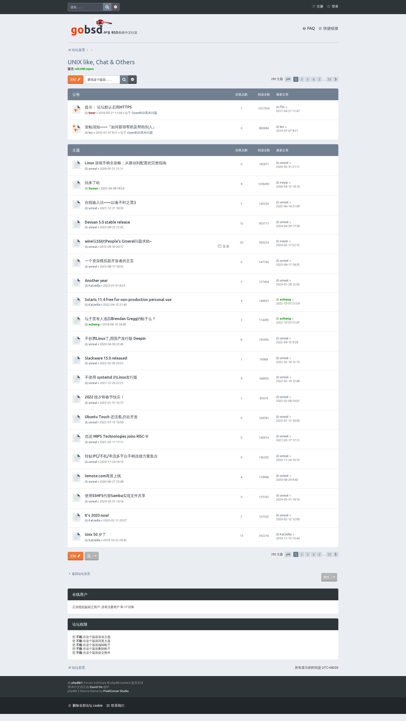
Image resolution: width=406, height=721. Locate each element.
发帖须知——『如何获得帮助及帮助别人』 (120, 127)
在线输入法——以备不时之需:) (110, 202)
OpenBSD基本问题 (144, 112)
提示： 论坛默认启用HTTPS (108, 107)
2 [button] (302, 79)
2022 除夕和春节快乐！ (104, 397)
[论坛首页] (103, 28)
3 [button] (307, 79)
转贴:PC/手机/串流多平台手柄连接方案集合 (121, 456)
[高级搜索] (115, 7)
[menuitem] (332, 6)
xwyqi (284, 182)
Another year (96, 280)
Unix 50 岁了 (95, 534)
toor (92, 112)
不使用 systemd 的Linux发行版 (111, 377)
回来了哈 (92, 182)
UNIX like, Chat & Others (101, 62)
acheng (285, 299)
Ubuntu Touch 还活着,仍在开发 (111, 417)
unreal (93, 168)
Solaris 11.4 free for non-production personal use (128, 299)
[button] (288, 79)
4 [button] (313, 79)
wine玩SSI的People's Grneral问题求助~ (118, 241)
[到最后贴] (286, 106)
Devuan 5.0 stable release (107, 222)
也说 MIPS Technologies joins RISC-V (116, 436)
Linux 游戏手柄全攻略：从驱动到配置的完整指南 (125, 163)
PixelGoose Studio (116, 691)
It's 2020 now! (97, 515)
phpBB (76, 682)
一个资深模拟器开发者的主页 (109, 261)
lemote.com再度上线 (103, 476)
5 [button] (319, 79)
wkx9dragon (84, 68)
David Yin (96, 687)
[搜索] (107, 7)
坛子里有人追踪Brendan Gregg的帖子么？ (120, 318)
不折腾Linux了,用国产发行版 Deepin (115, 338)
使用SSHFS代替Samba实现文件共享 (115, 495)
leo (91, 132)
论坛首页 (78, 667)
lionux (93, 188)
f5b (282, 106)
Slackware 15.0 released (106, 358)
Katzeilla (94, 285)
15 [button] (329, 79)
